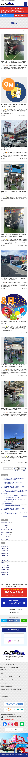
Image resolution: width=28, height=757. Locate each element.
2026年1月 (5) (4, 562)
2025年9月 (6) (4, 572)
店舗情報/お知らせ (5, 522)
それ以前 (3, 577)
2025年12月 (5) (5, 565)
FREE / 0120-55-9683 (14, 612)
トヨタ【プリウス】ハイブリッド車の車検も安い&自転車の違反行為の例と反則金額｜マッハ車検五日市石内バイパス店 (14, 491)
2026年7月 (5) (4, 548)
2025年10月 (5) (5, 569)
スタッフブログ (24, 71)
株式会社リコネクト (17, 755)
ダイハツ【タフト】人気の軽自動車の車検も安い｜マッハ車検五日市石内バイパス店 (14, 479)
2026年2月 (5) (4, 560)
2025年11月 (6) (5, 567)
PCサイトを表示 (14, 729)
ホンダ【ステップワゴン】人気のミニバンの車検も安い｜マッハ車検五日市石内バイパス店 (14, 512)
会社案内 (19, 676)
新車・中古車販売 (5, 532)
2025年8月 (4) (4, 574)
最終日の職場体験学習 (6, 503)
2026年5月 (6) (4, 553)
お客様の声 (11, 676)
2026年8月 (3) (4, 546)
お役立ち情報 (4, 539)
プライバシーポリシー (13, 679)
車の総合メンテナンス (6, 530)
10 (25, 468)
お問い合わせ (20, 678)
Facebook (11, 620)
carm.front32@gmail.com (9, 719)
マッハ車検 (4, 527)
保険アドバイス (24, 115)
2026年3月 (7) (4, 558)
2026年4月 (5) (4, 555)
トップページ (3, 676)
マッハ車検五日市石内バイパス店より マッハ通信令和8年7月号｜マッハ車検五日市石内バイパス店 (14, 508)
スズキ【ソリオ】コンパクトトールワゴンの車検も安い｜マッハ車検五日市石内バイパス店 (14, 496)
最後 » (24, 470)
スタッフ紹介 (3, 678)
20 (15, 470)
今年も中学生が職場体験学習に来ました (10, 505)
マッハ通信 (25, 158)
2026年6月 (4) (4, 551)
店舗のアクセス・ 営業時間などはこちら (8, 15)
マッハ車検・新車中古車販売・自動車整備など (8, 0)
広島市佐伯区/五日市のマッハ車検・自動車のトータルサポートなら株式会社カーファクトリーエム (15, 754)
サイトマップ (3, 679)
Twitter (4, 620)
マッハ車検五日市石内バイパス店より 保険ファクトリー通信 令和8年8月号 (14, 482)
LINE (24, 620)
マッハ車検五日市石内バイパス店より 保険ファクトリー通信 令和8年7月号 (14, 500)
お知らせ (11, 678)
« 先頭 (8, 468)
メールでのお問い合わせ (22, 15)
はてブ (17, 620)
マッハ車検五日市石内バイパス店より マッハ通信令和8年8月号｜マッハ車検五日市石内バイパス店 (14, 486)
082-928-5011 (5, 717)
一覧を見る (24, 516)
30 (17, 470)
